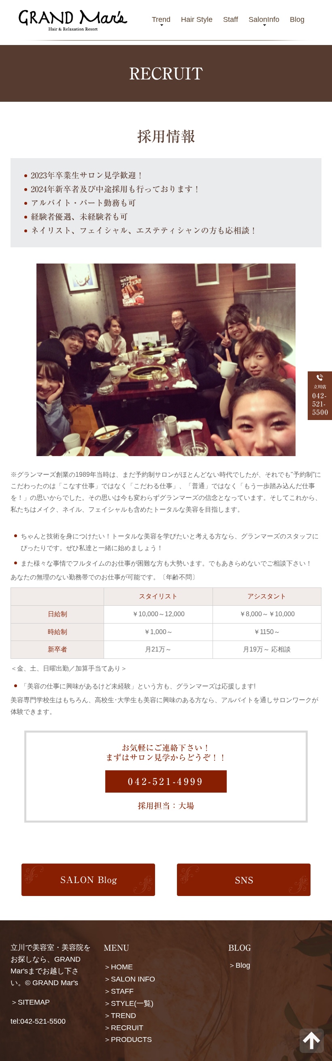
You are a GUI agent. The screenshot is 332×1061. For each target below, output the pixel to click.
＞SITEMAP (30, 1002)
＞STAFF (119, 991)
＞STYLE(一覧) (128, 1003)
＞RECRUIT (123, 1027)
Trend (161, 19)
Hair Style (197, 19)
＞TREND (120, 1015)
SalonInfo (264, 19)
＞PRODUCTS (128, 1039)
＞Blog (239, 965)
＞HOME (118, 967)
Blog (297, 19)
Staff (230, 19)
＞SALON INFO (129, 979)
